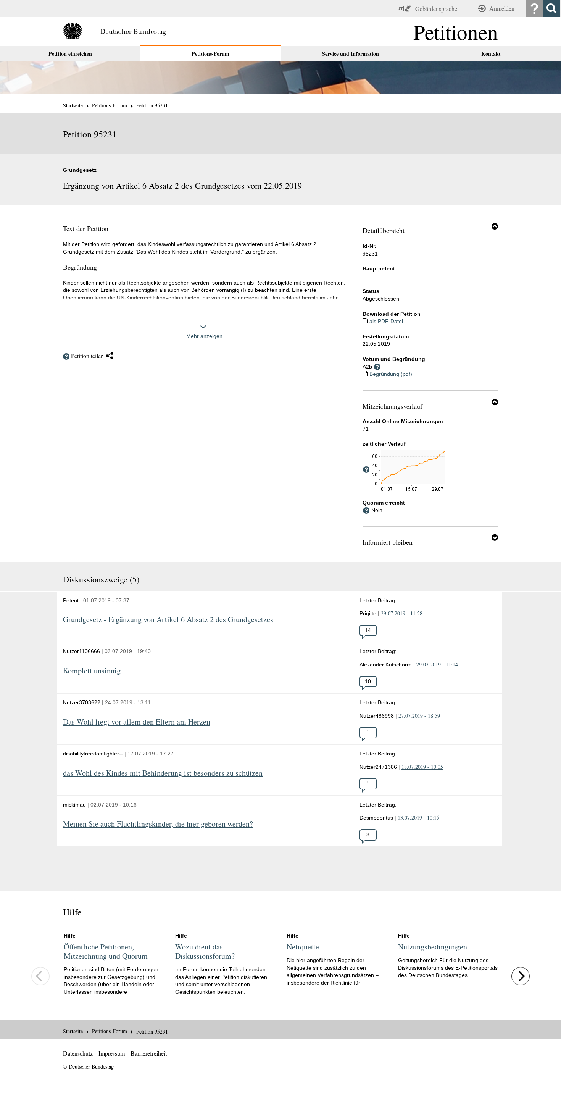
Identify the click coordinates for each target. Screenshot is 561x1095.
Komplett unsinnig (92, 671)
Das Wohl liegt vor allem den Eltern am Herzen (136, 722)
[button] (495, 226)
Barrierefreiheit (149, 1053)
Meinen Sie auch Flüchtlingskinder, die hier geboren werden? (158, 824)
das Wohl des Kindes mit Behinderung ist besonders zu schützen (163, 773)
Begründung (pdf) (390, 374)
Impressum (111, 1053)
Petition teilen (87, 356)
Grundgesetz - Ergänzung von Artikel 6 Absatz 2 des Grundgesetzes (168, 619)
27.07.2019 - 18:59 (419, 715)
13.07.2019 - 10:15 (418, 817)
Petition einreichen (70, 54)
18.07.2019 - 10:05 (422, 766)
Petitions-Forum (210, 54)
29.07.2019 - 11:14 (437, 664)
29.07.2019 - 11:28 (401, 613)
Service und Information (350, 54)
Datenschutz (78, 1053)
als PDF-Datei (386, 321)
